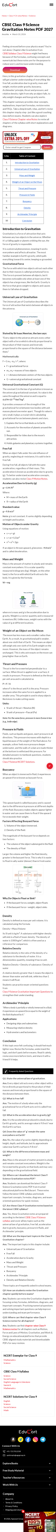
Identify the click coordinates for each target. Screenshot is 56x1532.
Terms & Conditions (13, 1502)
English (7, 1401)
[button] (51, 4)
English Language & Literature (17, 1382)
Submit (47, 147)
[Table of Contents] (50, 766)
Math (6, 1410)
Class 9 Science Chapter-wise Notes (20, 119)
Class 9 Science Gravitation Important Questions (26, 991)
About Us (9, 1499)
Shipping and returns (14, 1510)
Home (4, 16)
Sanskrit (7, 1385)
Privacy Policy (11, 1506)
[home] (9, 4)
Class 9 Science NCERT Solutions (19, 761)
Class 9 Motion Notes (36, 478)
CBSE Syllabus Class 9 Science (17, 53)
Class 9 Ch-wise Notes (18, 16)
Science (32, 16)
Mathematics (10, 1360)
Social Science (10, 1379)
